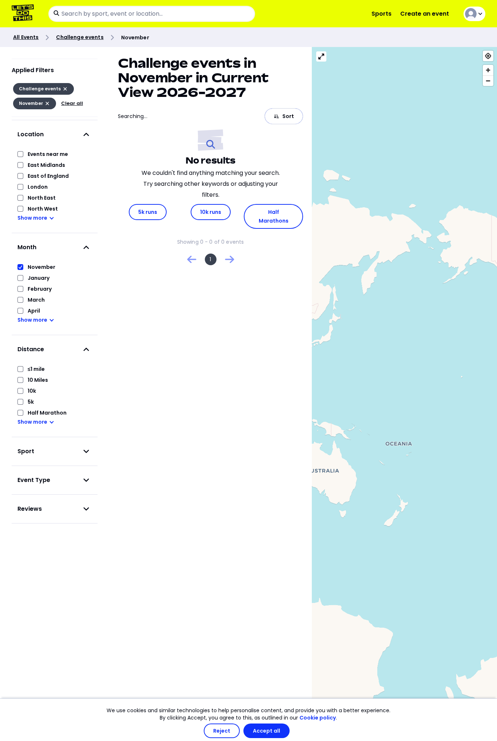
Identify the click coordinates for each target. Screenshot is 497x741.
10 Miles (38, 380)
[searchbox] (151, 14)
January (38, 278)
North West (43, 208)
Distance (30, 349)
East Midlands (46, 165)
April (34, 310)
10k (32, 391)
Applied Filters (33, 70)
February (40, 289)
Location (30, 134)
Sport (25, 451)
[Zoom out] (488, 80)
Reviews (29, 509)
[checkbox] (20, 154)
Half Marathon (47, 412)
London (38, 187)
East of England (48, 176)
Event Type (33, 480)
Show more (32, 217)
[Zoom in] (488, 70)
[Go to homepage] (24, 13)
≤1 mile (36, 369)
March (36, 299)
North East (42, 197)
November (41, 267)
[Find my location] (488, 56)
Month (26, 247)
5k (31, 401)
